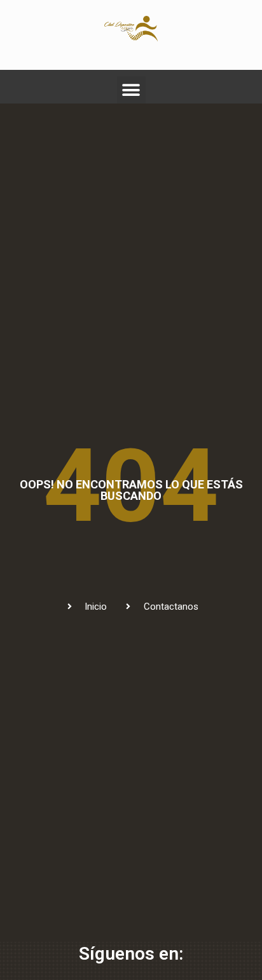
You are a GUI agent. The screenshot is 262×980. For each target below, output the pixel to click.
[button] (131, 90)
